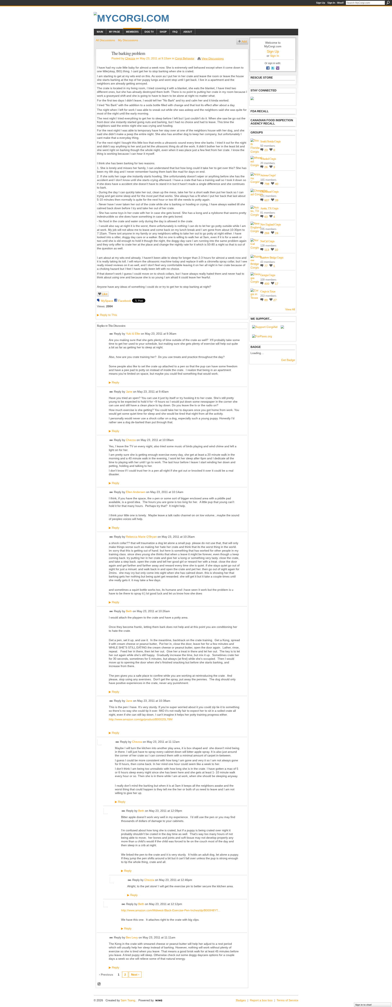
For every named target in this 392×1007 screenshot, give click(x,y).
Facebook (124, 300)
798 (267, 183)
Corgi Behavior (184, 58)
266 (267, 233)
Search (388, 2)
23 (266, 150)
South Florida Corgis (270, 141)
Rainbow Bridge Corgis (271, 257)
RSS (99, 984)
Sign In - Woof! (335, 2)
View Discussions (213, 58)
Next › (135, 974)
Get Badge (288, 360)
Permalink (111, 334)
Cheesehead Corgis (269, 191)
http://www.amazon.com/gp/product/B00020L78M (141, 719)
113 (267, 249)
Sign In (274, 55)
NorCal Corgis (267, 241)
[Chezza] (102, 61)
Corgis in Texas (267, 291)
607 (267, 200)
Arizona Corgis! (268, 175)
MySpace (107, 300)
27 (275, 300)
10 (276, 249)
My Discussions (128, 40)
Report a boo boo (261, 1000)
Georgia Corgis (267, 275)
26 (266, 167)
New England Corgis (270, 224)
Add (244, 41)
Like (104, 294)
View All (290, 309)
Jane (129, 391)
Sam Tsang (128, 1000)
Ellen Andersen (135, 492)
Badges (241, 1000)
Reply (114, 382)
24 (276, 233)
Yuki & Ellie (133, 333)
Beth (129, 611)
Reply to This (107, 314)
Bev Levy (132, 937)
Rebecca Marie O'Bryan (141, 536)
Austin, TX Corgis (269, 208)
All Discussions (105, 40)
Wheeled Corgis (268, 159)
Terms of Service (287, 1000)
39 (276, 200)
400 (267, 283)
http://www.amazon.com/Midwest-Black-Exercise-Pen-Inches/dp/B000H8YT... (170, 910)
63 (266, 216)
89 (266, 300)
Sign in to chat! (363, 1005)
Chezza (130, 58)
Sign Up (320, 2)
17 (276, 283)
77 (266, 266)
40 (276, 183)
